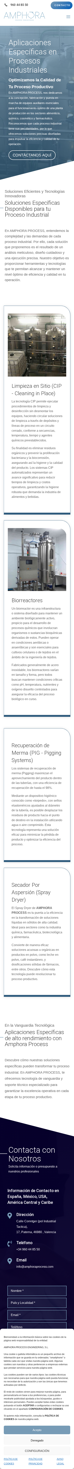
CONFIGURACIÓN (37, 1450)
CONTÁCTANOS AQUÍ (32, 155)
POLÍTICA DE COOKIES (11, 1461)
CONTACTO (62, 5)
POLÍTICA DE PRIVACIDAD (36, 1461)
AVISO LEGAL (60, 1461)
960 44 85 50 (19, 5)
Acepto (37, 1430)
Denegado (37, 1440)
